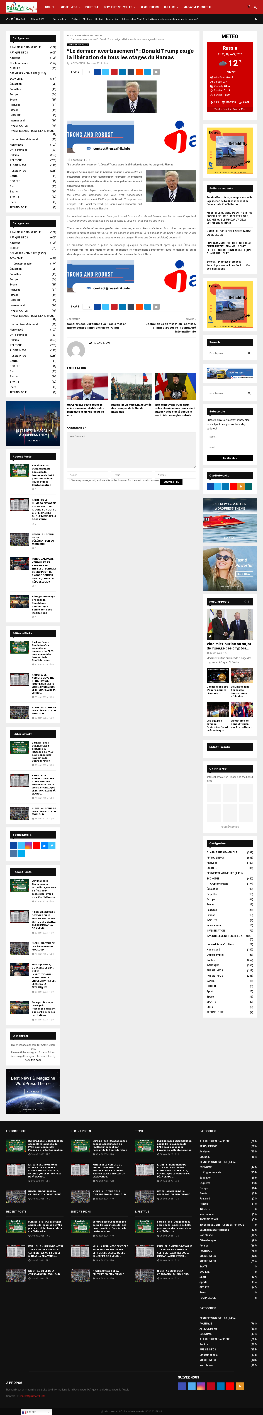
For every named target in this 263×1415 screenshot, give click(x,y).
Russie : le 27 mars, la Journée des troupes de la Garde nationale (131, 408)
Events (14, 99)
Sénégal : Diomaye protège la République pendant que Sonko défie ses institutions (43, 604)
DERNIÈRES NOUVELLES (118, 7)
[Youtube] (251, 19)
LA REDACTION (77, 63)
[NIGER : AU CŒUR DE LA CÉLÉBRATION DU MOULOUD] (19, 539)
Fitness (14, 110)
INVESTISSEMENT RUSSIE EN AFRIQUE (32, 130)
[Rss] (256, 19)
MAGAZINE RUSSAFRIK (197, 7)
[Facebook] (230, 19)
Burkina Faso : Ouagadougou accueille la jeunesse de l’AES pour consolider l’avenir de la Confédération (43, 475)
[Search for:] (230, 353)
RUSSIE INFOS (68, 7)
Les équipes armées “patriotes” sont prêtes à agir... (217, 725)
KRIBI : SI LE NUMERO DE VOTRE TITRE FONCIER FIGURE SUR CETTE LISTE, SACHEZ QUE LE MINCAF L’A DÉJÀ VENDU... (44, 509)
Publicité (76, 19)
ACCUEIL (50, 7)
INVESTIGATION (19, 125)
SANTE (14, 176)
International (17, 120)
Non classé (16, 144)
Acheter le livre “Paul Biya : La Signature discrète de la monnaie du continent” (159, 19)
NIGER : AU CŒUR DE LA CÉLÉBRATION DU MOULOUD (43, 539)
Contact (99, 19)
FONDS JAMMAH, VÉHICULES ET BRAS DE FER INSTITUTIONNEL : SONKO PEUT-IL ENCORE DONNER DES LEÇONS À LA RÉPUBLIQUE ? (44, 570)
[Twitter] (234, 19)
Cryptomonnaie (19, 63)
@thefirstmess (230, 827)
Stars (13, 202)
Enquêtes (15, 89)
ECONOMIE (16, 78)
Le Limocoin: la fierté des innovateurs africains (240, 691)
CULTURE (169, 7)
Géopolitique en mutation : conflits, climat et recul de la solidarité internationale (170, 327)
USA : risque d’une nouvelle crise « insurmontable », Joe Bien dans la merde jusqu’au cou (85, 410)
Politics (14, 155)
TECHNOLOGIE (18, 207)
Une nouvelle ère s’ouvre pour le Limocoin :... (217, 690)
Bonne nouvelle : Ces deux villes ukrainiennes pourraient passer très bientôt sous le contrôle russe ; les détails (175, 410)
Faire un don (112, 19)
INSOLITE (15, 115)
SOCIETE (15, 181)
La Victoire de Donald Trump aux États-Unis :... (242, 724)
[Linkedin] (247, 19)
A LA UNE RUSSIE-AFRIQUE (25, 47)
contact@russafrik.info (32, 1396)
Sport (13, 186)
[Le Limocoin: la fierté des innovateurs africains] (242, 675)
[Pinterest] (243, 19)
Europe (14, 94)
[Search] (249, 353)
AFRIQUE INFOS (149, 7)
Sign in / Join (59, 19)
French (31, 1411)
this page (36, 1060)
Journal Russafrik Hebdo (24, 139)
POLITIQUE (92, 7)
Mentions (87, 19)
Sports (14, 191)
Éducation (16, 83)
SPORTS (15, 196)
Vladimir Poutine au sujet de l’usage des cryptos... (229, 646)
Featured (15, 104)
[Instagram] (238, 19)
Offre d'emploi (18, 149)
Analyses (15, 57)
